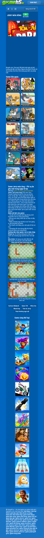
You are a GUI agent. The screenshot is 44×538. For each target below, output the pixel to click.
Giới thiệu (27, 511)
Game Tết (25, 306)
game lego (18, 526)
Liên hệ (33, 511)
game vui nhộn (18, 191)
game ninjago (30, 525)
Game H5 (9, 515)
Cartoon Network (13, 306)
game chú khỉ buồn (29, 526)
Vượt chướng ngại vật (22, 311)
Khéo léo (33, 306)
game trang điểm (15, 533)
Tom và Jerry (27, 308)
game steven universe (17, 532)
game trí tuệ (18, 520)
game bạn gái (10, 518)
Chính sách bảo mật (12, 513)
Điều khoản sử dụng (26, 513)
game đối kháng (15, 523)
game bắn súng (11, 516)
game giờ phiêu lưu (12, 528)
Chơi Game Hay (17, 515)
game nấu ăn (20, 518)
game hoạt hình (28, 191)
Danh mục (33, 2)
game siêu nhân (20, 525)
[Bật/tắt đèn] (12, 9)
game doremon (26, 523)
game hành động (28, 515)
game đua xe (32, 516)
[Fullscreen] (15, 9)
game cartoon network (19, 521)
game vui (28, 518)
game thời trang (22, 516)
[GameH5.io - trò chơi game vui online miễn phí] (13, 5)
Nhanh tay (17, 308)
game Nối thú (10, 526)
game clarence (14, 530)
